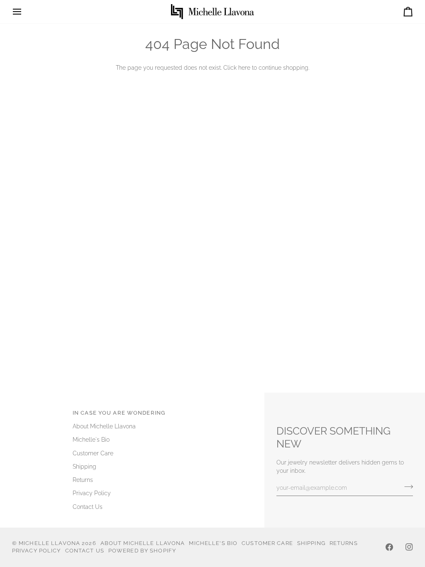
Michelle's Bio (91, 439)
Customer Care (93, 453)
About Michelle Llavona (104, 426)
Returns (83, 480)
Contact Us (88, 506)
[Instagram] (409, 547)
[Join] (406, 486)
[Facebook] (389, 547)
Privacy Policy (92, 493)
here (244, 67)
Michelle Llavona (49, 543)
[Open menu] (24, 11)
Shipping (84, 466)
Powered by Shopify (142, 550)
